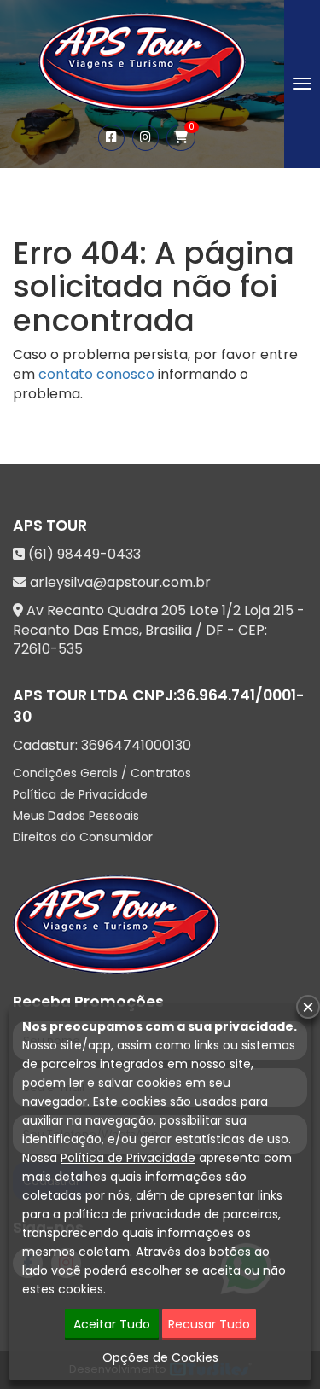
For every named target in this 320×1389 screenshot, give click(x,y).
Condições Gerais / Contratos (102, 773)
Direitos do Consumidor (83, 837)
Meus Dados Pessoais (76, 815)
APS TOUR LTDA (71, 695)
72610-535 (48, 649)
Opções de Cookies (160, 1357)
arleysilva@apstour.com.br (120, 582)
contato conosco (96, 374)
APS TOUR (50, 525)
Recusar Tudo (209, 1324)
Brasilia (168, 630)
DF (215, 630)
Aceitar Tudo (111, 1324)
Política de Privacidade (80, 794)
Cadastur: (102, 745)
